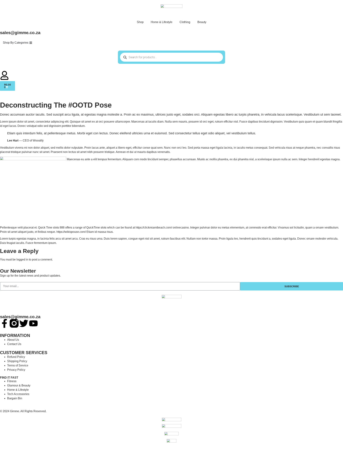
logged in (22, 259)
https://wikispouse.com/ (71, 231)
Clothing (185, 22)
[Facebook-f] (4, 323)
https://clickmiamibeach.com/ (154, 227)
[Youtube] (33, 323)
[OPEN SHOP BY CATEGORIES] (30, 43)
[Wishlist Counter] (171, 69)
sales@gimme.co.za (20, 316)
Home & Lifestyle (161, 22)
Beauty (201, 22)
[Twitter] (23, 323)
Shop (140, 22)
